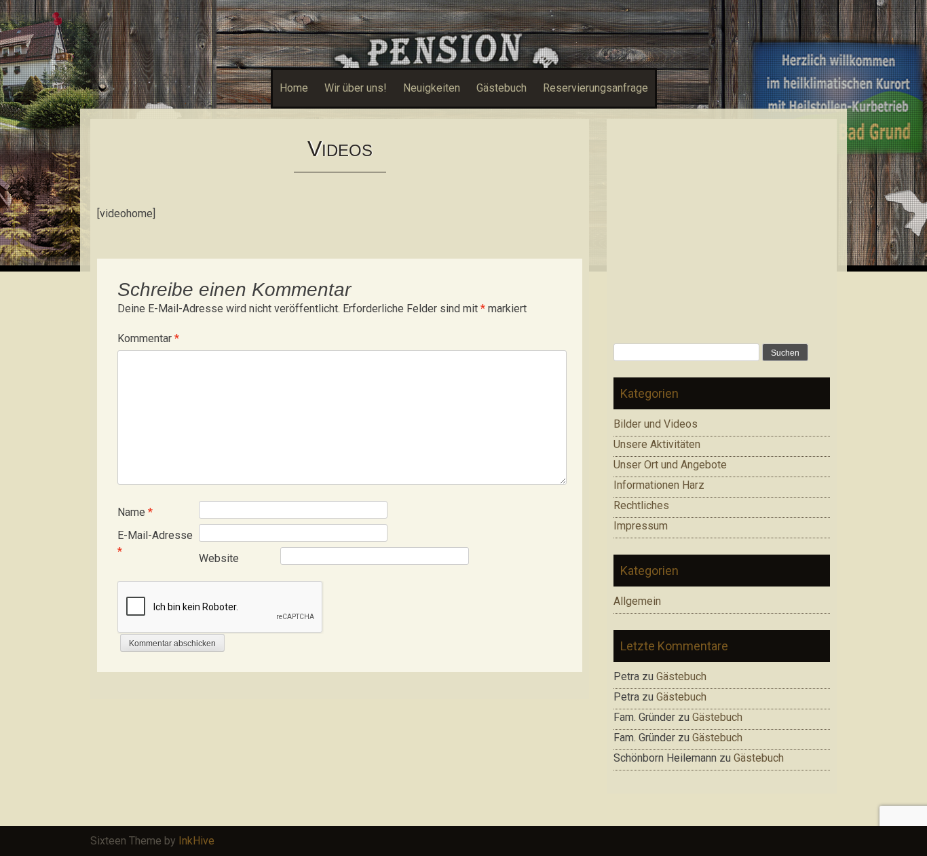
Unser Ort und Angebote (670, 464)
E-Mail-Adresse (155, 543)
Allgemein (637, 601)
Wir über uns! (355, 87)
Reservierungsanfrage (595, 87)
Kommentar (148, 338)
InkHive (196, 840)
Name (135, 512)
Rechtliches (641, 505)
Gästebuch (501, 87)
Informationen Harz (658, 485)
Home (294, 87)
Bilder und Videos (655, 423)
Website (219, 558)
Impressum (640, 525)
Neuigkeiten (431, 87)
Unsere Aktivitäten (656, 444)
